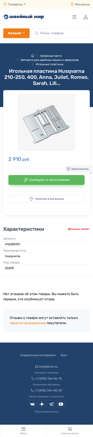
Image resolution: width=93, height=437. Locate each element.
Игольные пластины (49, 64)
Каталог (15, 33)
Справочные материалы (38, 355)
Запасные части (51, 55)
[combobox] (60, 33)
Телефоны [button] (15, 4)
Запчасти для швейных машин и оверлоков (50, 60)
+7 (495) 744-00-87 (48, 390)
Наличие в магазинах (49, 198)
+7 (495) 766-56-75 (48, 378)
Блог (64, 355)
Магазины (82, 4)
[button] (46, 122)
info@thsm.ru (48, 367)
